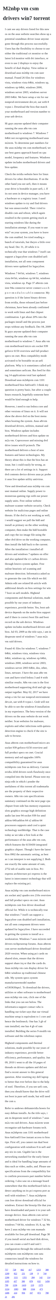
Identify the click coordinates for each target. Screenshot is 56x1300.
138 (31, 1273)
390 (23, 1281)
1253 (38, 1270)
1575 (41, 1285)
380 (47, 1270)
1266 (7, 1277)
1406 (7, 1293)
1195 (7, 1281)
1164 (33, 1289)
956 (23, 1293)
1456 (47, 1281)
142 (41, 1277)
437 (15, 1281)
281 (13, 1297)
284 (33, 1277)
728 (14, 1270)
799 (6, 1285)
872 (39, 1293)
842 (22, 1270)
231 (23, 1273)
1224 (7, 1289)
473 (41, 1289)
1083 (16, 1289)
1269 (7, 1273)
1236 (15, 1285)
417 (30, 1270)
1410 (24, 1285)
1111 (16, 1277)
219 (32, 1285)
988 (24, 1289)
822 (15, 1273)
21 (6, 1297)
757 (6, 1270)
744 (44, 1273)
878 (31, 1281)
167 (31, 1293)
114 (48, 1277)
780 (47, 1293)
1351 (24, 1277)
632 (39, 1281)
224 (15, 1293)
